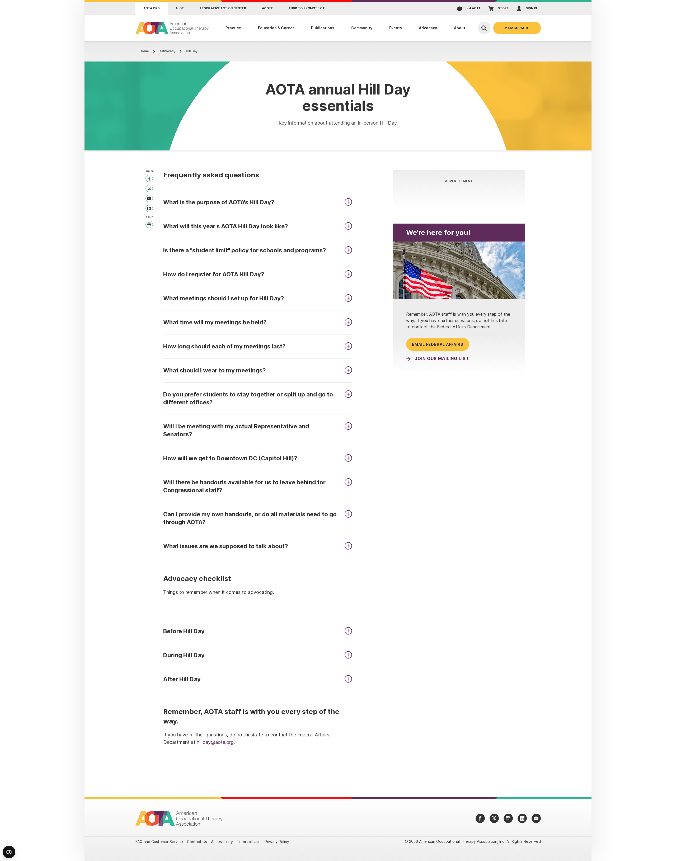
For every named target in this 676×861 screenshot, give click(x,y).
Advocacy (167, 51)
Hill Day (192, 51)
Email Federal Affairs (437, 344)
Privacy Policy (277, 841)
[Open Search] (484, 28)
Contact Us (197, 841)
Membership (517, 28)
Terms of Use (249, 841)
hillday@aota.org (215, 742)
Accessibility (222, 841)
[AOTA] (172, 28)
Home (144, 51)
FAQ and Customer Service (159, 841)
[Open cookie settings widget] (9, 852)
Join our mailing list (442, 358)
